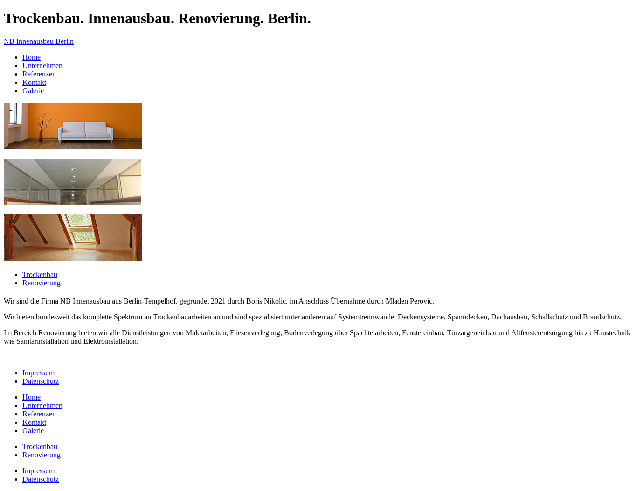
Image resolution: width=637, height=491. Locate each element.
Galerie (33, 91)
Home (31, 57)
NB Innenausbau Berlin (39, 41)
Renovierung (41, 283)
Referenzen (39, 74)
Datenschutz (40, 381)
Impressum (38, 373)
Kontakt (34, 82)
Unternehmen (42, 65)
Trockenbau (39, 274)
